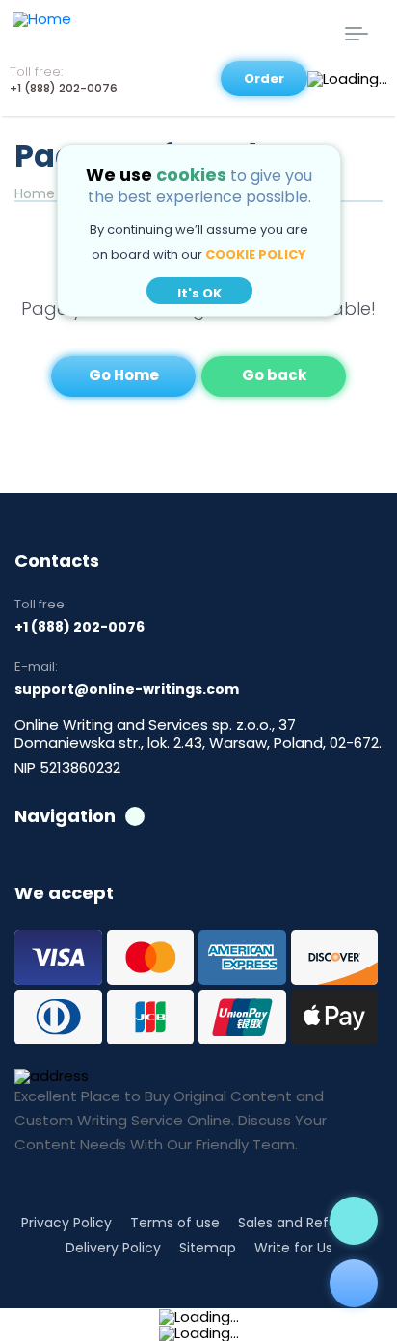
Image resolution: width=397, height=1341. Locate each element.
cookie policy (255, 254)
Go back (274, 375)
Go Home (124, 375)
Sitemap (207, 1247)
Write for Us (293, 1247)
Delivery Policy (113, 1247)
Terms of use (175, 1222)
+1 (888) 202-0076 (64, 88)
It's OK (199, 293)
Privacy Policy (66, 1222)
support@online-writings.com (126, 689)
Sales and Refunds (299, 1222)
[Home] (109, 36)
